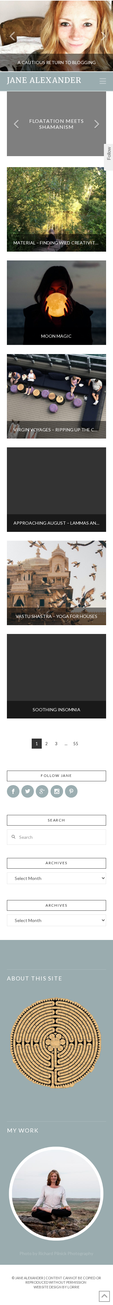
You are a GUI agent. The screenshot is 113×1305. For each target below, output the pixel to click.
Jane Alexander (44, 80)
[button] (103, 81)
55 (75, 743)
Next (99, 36)
